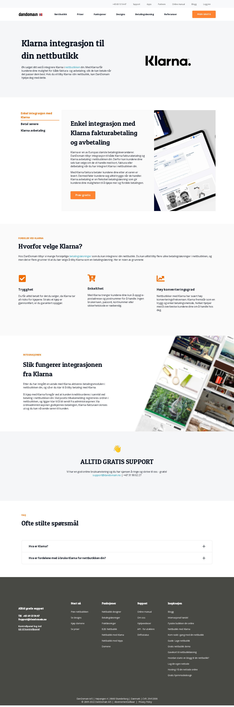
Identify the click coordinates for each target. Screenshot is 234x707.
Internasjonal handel (178, 617)
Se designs (76, 617)
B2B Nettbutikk (109, 629)
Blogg (171, 611)
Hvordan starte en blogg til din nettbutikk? (188, 658)
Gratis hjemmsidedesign (180, 675)
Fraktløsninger (109, 623)
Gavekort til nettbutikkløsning (182, 652)
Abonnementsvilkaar (124, 701)
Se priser (75, 629)
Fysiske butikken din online (181, 623)
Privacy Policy (145, 701)
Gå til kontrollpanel (29, 629)
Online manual (144, 611)
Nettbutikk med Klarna (113, 634)
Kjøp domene (77, 623)
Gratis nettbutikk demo (179, 646)
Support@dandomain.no (32, 619)
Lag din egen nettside (178, 663)
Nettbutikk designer (111, 611)
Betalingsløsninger (111, 617)
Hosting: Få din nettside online (183, 669)
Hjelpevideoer (144, 623)
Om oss (141, 617)
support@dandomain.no (107, 475)
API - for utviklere (145, 629)
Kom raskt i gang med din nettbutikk (186, 634)
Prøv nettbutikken (79, 611)
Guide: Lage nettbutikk (179, 640)
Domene (106, 646)
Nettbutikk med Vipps (112, 640)
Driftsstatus (143, 634)
